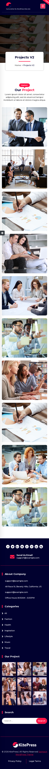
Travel (7, 648)
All (6, 613)
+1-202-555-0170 (28, 558)
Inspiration (10, 631)
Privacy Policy (14, 761)
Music (7, 642)
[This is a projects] (24, 127)
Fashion (8, 619)
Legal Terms (35, 761)
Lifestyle (9, 636)
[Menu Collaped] (42, 6)
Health (8, 625)
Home (18, 65)
